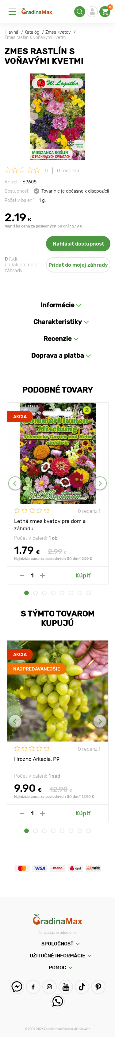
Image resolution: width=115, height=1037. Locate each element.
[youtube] (66, 987)
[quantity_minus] (22, 575)
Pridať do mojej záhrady (78, 265)
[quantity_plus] (42, 575)
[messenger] (17, 987)
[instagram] (49, 987)
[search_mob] (79, 11)
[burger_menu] (12, 11)
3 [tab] (44, 593)
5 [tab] (62, 593)
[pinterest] (98, 987)
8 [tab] (88, 593)
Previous (15, 483)
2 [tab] (35, 593)
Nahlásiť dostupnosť (78, 244)
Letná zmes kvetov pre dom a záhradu (50, 524)
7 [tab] (80, 593)
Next (100, 483)
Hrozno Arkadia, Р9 (36, 759)
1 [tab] (26, 593)
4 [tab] (53, 593)
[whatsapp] (57, 1001)
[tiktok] (82, 987)
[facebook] (33, 987)
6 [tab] (71, 593)
